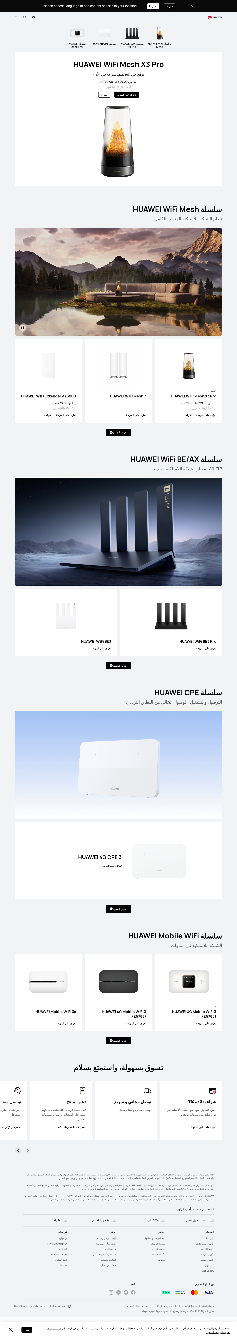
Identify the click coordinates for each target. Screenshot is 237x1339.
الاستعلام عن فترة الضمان (104, 1254)
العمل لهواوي (61, 1259)
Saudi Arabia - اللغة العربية (53, 1306)
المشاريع (63, 1249)
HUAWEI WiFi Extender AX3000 (48, 396)
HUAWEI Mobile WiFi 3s (56, 1011)
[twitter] (118, 1293)
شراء (104, 94)
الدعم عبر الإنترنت (11, 1127)
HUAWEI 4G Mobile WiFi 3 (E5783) (124, 1014)
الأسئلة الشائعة (158, 1254)
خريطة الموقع (208, 1306)
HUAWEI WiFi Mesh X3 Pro (118, 64)
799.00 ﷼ (107, 82)
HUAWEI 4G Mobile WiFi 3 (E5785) (194, 1014)
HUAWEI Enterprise (57, 1243)
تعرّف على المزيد (126, 94)
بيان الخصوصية (170, 1306)
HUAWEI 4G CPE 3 (100, 857)
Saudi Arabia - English (26, 1306)
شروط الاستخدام (189, 1306)
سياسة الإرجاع (158, 1249)
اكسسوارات (208, 1265)
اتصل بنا (63, 1265)
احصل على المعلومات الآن (72, 1127)
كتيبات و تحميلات (108, 1259)
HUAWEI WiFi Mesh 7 (128, 396)
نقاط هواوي (160, 1259)
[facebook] (133, 1293)
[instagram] (111, 1293)
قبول (26, 1329)
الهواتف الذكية (207, 1238)
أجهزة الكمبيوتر (207, 1249)
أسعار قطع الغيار (108, 1265)
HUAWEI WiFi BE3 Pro (197, 641)
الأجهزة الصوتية (207, 1259)
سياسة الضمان (109, 1249)
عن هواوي (63, 1238)
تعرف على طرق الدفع (204, 1127)
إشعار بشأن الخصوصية (106, 1243)
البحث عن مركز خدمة (106, 1238)
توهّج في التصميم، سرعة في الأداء (118, 74)
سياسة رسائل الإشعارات (137, 1306)
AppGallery (208, 1270)
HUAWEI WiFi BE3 (96, 641)
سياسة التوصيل (158, 1243)
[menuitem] (192, 1238)
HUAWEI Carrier (59, 1254)
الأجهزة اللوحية (207, 1254)
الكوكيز (155, 1306)
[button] (33, 17)
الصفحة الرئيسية (205, 1209)
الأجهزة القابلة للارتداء (204, 1243)
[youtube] (126, 1293)
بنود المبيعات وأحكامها (155, 1238)
